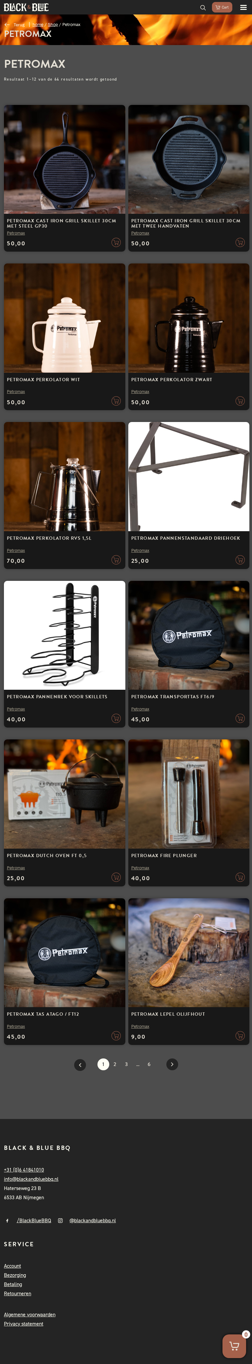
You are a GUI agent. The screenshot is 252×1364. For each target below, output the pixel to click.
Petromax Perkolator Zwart (172, 379)
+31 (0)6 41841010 (24, 1169)
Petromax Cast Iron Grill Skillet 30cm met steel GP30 (61, 223)
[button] (240, 7)
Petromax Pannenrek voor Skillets (57, 696)
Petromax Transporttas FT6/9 (173, 696)
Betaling (13, 1284)
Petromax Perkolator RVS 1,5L (49, 538)
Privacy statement (23, 1323)
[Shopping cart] (219, 7)
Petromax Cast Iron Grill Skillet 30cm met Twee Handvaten (186, 223)
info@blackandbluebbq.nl (31, 1179)
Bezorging (15, 1275)
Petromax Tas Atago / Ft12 (43, 1014)
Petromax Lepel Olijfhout (168, 1014)
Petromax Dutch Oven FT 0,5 (47, 855)
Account (12, 1265)
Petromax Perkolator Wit (43, 379)
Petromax (16, 233)
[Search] (200, 7)
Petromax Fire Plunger (164, 855)
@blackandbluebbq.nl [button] (93, 1220)
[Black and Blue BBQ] (26, 7)
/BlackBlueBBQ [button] (34, 1220)
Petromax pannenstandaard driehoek (186, 538)
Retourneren (17, 1293)
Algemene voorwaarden (29, 1314)
